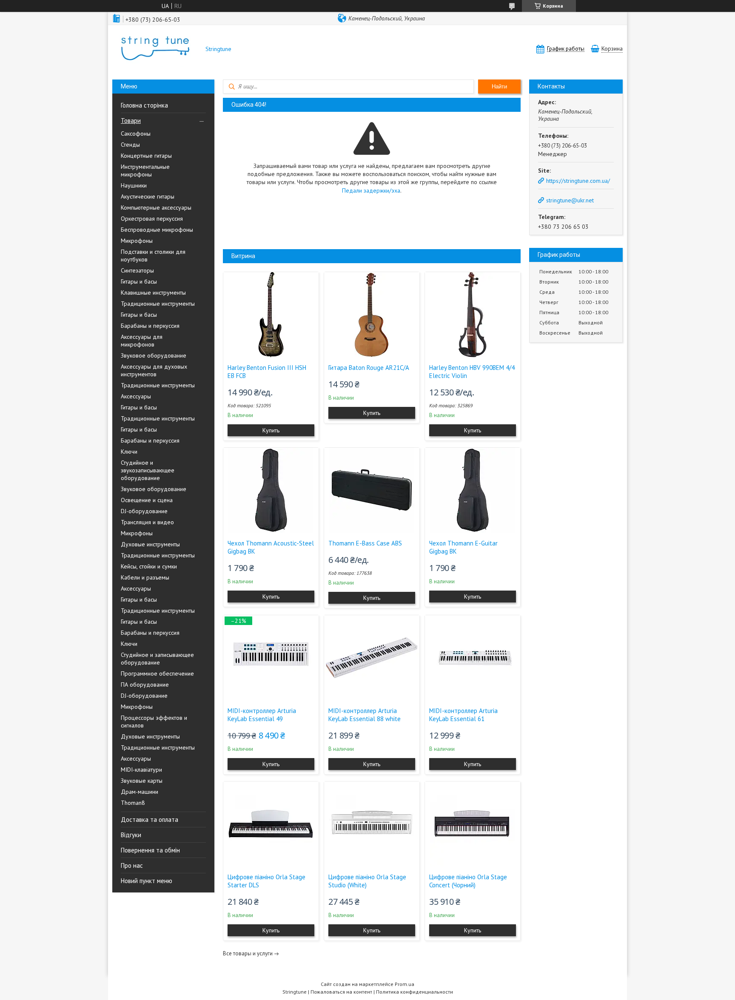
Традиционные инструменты (158, 303)
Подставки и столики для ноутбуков (153, 255)
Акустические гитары (147, 196)
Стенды (130, 144)
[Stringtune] (154, 49)
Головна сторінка (144, 105)
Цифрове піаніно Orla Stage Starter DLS (266, 881)
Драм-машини (139, 791)
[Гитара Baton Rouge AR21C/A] (371, 314)
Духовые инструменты (150, 544)
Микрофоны (137, 240)
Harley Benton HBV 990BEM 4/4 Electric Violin (472, 372)
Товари (131, 120)
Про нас (132, 865)
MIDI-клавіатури (141, 769)
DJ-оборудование (144, 511)
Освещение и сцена (147, 500)
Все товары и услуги (248, 953)
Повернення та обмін (150, 850)
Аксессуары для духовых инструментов (154, 370)
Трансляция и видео (147, 522)
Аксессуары (136, 396)
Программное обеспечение (157, 673)
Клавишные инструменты (153, 292)
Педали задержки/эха (371, 190)
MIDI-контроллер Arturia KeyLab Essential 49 (262, 715)
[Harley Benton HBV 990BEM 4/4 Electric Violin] (472, 314)
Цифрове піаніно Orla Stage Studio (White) (367, 881)
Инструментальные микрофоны (145, 170)
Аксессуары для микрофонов (141, 340)
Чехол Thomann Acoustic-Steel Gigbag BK (271, 547)
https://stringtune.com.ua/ (578, 181)
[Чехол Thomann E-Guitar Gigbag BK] (472, 490)
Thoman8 (133, 803)
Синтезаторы (137, 270)
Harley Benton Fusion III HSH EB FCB (267, 372)
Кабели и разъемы (145, 577)
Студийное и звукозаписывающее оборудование (147, 470)
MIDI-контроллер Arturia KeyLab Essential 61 (463, 715)
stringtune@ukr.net (570, 200)
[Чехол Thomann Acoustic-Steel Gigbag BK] (271, 490)
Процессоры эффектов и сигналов (154, 721)
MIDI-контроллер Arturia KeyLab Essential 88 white (364, 715)
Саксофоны (136, 133)
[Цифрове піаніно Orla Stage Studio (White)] (371, 823)
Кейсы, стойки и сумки (149, 566)
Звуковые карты (141, 780)
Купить (270, 430)
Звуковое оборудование (153, 355)
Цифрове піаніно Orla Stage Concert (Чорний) (468, 881)
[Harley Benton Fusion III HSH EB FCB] (271, 314)
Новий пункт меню (146, 881)
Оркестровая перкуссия (152, 218)
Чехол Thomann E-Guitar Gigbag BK (463, 547)
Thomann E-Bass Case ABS (365, 543)
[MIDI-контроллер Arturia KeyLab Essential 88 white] (371, 657)
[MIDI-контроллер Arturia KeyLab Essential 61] (472, 657)
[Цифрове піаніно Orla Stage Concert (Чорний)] (472, 823)
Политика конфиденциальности (414, 992)
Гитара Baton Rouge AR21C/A (368, 368)
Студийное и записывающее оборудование (157, 658)
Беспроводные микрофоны (157, 229)
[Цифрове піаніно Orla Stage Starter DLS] (271, 823)
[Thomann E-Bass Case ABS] (371, 490)
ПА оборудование (145, 684)
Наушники (134, 185)
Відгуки (131, 835)
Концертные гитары (146, 155)
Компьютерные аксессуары (156, 207)
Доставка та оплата (149, 819)
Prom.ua (404, 984)
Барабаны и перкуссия (150, 326)
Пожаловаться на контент (341, 992)
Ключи (129, 451)
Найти (499, 86)
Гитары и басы (139, 281)
